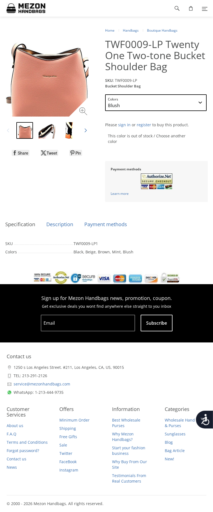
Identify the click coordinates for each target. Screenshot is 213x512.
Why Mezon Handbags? (123, 436)
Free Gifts (68, 436)
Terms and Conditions (27, 442)
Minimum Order (74, 420)
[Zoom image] (83, 112)
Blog (169, 442)
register (144, 124)
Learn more (120, 193)
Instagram (68, 470)
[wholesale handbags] (23, 8)
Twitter (65, 453)
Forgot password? (23, 450)
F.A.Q (11, 434)
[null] (20, 153)
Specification (20, 224)
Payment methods (105, 224)
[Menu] (205, 8)
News (12, 467)
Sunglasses (175, 434)
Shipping (67, 428)
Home (110, 30)
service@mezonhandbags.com (42, 384)
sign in (124, 124)
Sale (63, 445)
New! (169, 458)
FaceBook (68, 461)
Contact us (16, 458)
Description (59, 224)
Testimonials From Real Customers (129, 478)
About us (15, 425)
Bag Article (175, 450)
